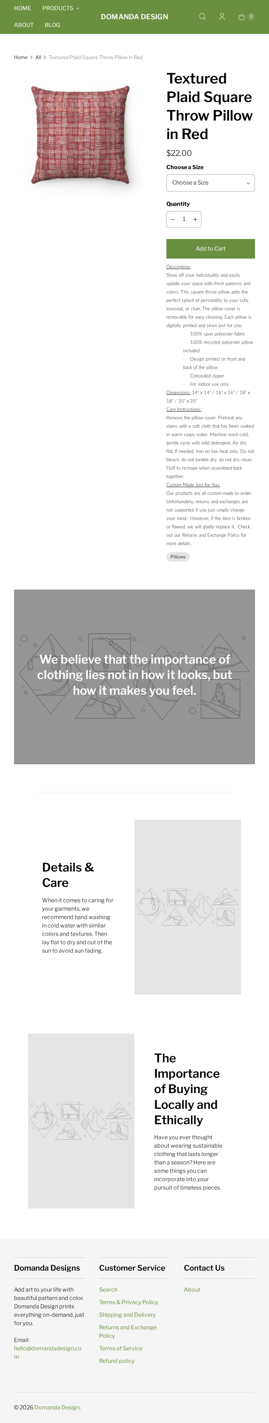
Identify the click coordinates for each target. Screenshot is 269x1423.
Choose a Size (185, 167)
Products (57, 8)
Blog (52, 25)
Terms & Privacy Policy (128, 1302)
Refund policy (116, 1361)
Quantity (178, 204)
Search (108, 1289)
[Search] (202, 16)
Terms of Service (121, 1348)
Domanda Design (57, 1407)
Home (22, 8)
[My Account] (222, 16)
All (38, 57)
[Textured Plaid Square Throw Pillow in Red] (80, 135)
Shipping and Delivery (127, 1315)
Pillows (178, 556)
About (24, 25)
